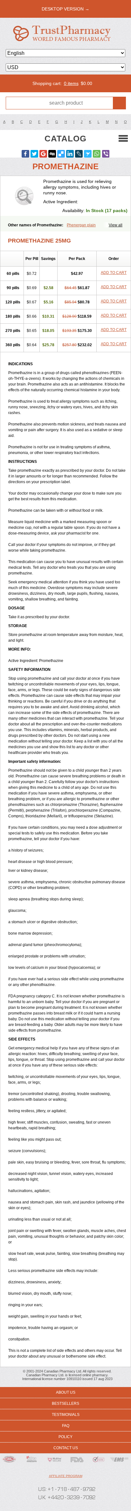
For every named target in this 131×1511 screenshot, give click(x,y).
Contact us (65, 1448)
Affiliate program (65, 1476)
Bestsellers (65, 1403)
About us (65, 1392)
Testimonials (65, 1414)
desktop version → (65, 8)
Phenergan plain (81, 225)
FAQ (65, 1425)
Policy (65, 1437)
